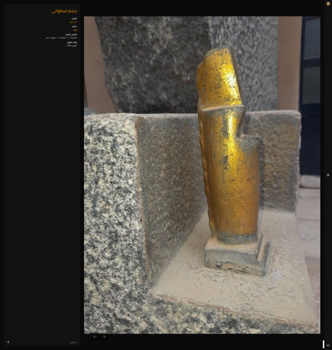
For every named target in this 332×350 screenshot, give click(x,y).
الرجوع (72, 342)
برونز (75, 30)
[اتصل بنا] (328, 345)
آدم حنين (73, 22)
